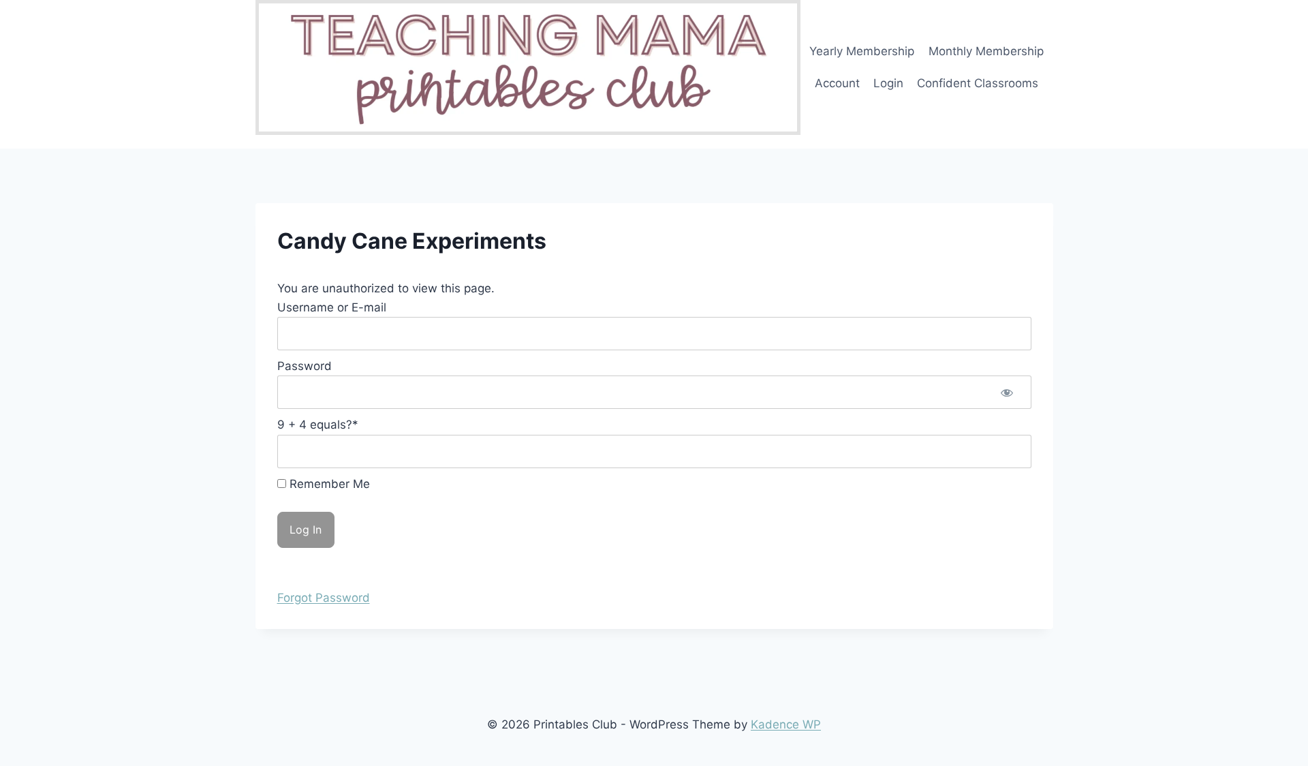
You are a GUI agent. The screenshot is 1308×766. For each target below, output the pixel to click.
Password (304, 366)
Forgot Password (323, 597)
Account (837, 83)
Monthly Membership (986, 51)
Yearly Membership (861, 51)
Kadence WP (786, 724)
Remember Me (328, 484)
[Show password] (1007, 392)
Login (888, 83)
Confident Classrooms (977, 83)
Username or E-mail (331, 307)
